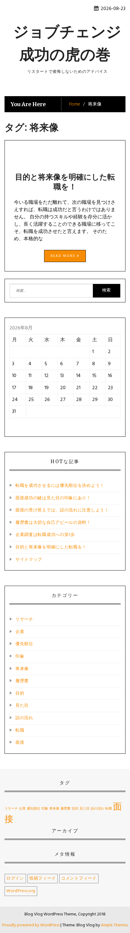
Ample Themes (114, 925)
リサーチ (24, 619)
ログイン (15, 878)
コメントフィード (79, 878)
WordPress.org (20, 891)
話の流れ (24, 718)
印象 (19, 656)
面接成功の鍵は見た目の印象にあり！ (53, 498)
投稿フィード (42, 878)
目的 (19, 693)
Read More (63, 256)
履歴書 (22, 681)
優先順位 (24, 644)
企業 (19, 631)
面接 (19, 742)
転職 (19, 730)
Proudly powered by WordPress (31, 925)
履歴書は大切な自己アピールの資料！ (53, 522)
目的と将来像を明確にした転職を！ (65, 182)
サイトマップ (28, 559)
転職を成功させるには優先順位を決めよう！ (59, 485)
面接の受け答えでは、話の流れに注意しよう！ (62, 510)
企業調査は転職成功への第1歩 (45, 534)
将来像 (22, 668)
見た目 (22, 705)
